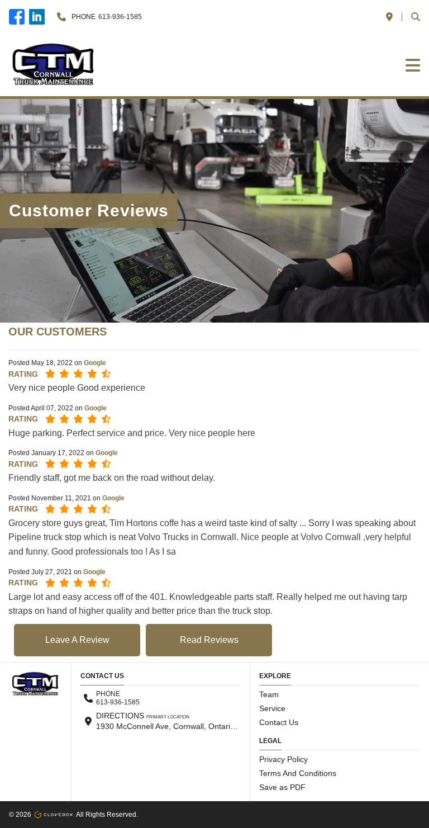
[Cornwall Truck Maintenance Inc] (53, 64)
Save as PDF (282, 787)
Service (272, 708)
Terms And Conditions (297, 773)
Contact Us (278, 722)
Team (269, 694)
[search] (415, 16)
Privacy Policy (283, 759)
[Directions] (389, 16)
